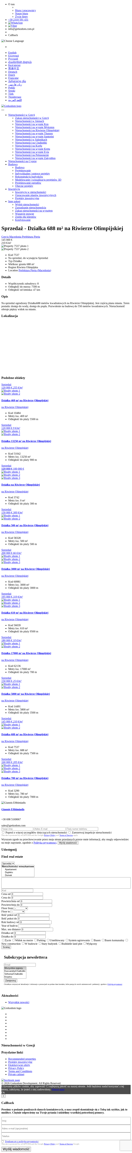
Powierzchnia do (10, 904)
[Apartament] (18, 869)
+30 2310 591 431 (18, 19)
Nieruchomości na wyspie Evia (32, 151)
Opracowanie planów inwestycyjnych (35, 195)
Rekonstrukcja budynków (29, 176)
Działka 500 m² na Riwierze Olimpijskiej (24, 525)
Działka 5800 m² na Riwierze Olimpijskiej (25, 693)
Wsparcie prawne (24, 213)
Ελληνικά (13, 55)
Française (13, 78)
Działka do (7, 936)
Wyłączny (91, 943)
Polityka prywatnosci (45, 842)
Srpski (11, 90)
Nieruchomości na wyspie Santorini (34, 136)
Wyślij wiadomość (68, 843)
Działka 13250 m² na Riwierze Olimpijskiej (26, 441)
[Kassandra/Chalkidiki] (15, 971)
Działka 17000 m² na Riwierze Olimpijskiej (26, 653)
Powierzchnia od (10, 901)
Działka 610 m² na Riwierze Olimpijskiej (24, 612)
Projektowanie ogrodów (28, 182)
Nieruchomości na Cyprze (22, 161)
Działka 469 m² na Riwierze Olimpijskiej (24, 400)
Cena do (5, 897)
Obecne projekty (24, 185)
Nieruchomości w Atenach (29, 121)
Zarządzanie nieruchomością (30, 207)
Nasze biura (21, 13)
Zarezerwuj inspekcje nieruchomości (92, 832)
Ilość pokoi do (9, 918)
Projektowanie (23, 170)
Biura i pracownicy (25, 10)
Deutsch (12, 71)
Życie (8, 940)
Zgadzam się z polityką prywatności (21, 1141)
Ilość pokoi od (9, 914)
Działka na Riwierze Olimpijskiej (20, 484)
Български (14, 65)
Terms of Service (66, 835)
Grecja (5, 236)
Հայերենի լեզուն (20, 62)
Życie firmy (21, 16)
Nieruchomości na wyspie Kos (31, 124)
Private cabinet (16, 1074)
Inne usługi (14, 201)
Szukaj (6, 947)
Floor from (7, 908)
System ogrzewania (79, 940)
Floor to (5, 911)
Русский (13, 58)
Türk (11, 93)
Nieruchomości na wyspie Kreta (32, 148)
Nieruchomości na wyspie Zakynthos (35, 158)
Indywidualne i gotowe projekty (32, 173)
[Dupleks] (18, 872)
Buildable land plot (72, 943)
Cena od (5, 894)
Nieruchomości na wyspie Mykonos (34, 127)
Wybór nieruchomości (27, 204)
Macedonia (15, 236)
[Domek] (18, 875)
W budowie (31, 943)
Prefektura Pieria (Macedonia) (35, 270)
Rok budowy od (10, 922)
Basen (97, 940)
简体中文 (13, 68)
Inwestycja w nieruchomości (30, 192)
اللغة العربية (15, 100)
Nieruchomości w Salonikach (31, 139)
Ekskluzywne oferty (19, 1065)
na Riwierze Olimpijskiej (14, 407)
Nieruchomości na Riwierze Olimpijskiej (37, 130)
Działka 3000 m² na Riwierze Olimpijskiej (25, 568)
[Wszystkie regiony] (15, 968)
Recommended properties (22, 1058)
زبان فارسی (15, 84)
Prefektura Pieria (31, 236)
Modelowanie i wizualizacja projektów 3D (38, 179)
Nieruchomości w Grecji (21, 114)
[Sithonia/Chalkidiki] (15, 974)
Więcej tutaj (58, 1089)
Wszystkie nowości (18, 1002)
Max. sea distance (11, 929)
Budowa (13, 164)
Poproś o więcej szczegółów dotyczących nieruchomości (36, 832)
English (12, 52)
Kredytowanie (23, 219)
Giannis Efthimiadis (12, 809)
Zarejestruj (10, 980)
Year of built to (9, 925)
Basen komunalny (114, 940)
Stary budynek (49, 943)
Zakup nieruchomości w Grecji (32, 118)
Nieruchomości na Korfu (28, 145)
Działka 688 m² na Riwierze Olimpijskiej (24, 734)
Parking (41, 940)
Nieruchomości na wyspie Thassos (34, 133)
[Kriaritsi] (15, 977)
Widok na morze (24, 940)
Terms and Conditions (20, 1071)
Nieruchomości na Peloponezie (32, 155)
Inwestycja (14, 189)
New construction (11, 943)
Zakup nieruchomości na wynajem (34, 210)
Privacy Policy (50, 835)
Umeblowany (57, 940)
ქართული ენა (17, 81)
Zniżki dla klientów (25, 216)
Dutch (11, 74)
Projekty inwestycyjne (27, 198)
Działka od (7, 932)
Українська (14, 96)
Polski (11, 87)
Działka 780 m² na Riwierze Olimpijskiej (24, 778)
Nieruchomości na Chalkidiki (31, 142)
